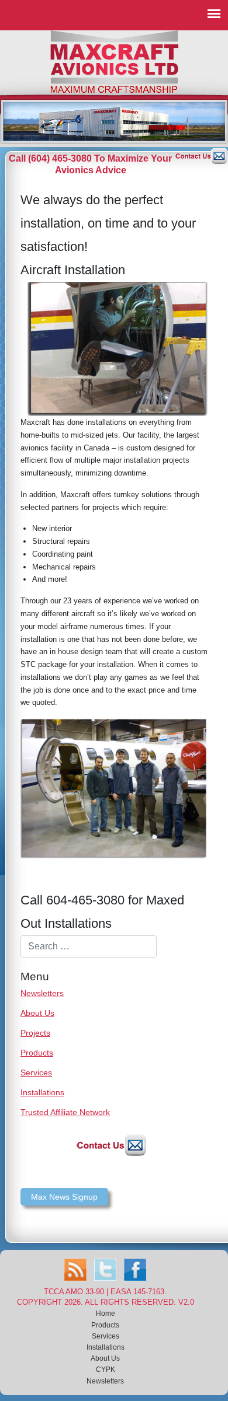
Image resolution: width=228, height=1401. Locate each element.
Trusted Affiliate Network (65, 1112)
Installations (42, 1092)
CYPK (105, 1369)
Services (36, 1072)
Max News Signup (64, 1196)
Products (36, 1052)
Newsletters (42, 993)
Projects (35, 1032)
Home (105, 1313)
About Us (37, 1013)
